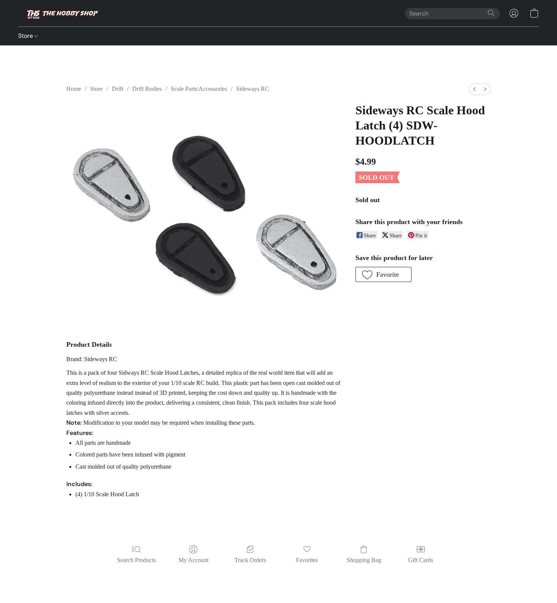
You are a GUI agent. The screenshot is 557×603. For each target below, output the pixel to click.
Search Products (136, 560)
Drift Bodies (147, 89)
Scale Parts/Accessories (199, 89)
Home (73, 89)
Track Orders (250, 560)
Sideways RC (252, 89)
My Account (193, 560)
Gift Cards (420, 560)
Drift (117, 89)
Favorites (307, 560)
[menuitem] (474, 89)
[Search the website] (491, 13)
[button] (59, 13)
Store (26, 36)
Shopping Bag (364, 560)
